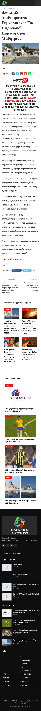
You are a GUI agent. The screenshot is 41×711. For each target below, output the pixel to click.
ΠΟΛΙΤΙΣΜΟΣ (7, 685)
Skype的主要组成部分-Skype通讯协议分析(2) (26, 585)
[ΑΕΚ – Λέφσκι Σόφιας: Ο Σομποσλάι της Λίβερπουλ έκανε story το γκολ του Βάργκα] (20, 456)
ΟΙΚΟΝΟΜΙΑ (26, 681)
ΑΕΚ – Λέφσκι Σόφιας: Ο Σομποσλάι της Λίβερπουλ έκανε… (25, 631)
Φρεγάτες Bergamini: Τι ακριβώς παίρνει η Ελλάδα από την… (24, 641)
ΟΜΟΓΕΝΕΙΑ (27, 674)
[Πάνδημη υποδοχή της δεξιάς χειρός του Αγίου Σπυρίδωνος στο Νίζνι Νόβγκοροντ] (20, 395)
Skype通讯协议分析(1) (20, 574)
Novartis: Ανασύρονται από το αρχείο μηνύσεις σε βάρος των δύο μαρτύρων (10, 288)
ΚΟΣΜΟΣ (6, 678)
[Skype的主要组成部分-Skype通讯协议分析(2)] (7, 587)
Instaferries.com (26, 706)
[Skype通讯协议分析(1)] (7, 577)
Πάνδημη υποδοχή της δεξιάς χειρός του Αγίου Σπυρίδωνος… (26, 611)
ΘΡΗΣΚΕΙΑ (8, 385)
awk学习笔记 (17, 564)
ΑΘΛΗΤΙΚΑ (8, 416)
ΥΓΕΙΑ (25, 664)
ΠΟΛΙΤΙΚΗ (6, 681)
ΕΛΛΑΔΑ (7, 309)
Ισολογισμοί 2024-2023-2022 (11, 553)
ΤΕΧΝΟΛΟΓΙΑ (26, 670)
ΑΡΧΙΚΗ (5, 674)
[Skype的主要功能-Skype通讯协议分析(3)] (7, 596)
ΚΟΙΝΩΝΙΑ (26, 660)
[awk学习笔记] (7, 567)
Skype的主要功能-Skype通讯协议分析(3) (26, 595)
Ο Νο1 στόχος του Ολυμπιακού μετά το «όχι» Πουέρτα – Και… (25, 621)
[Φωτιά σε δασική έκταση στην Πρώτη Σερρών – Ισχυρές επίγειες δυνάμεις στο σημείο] (29, 342)
